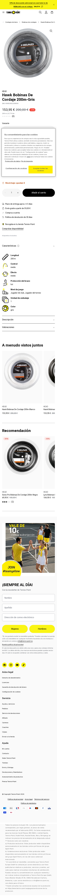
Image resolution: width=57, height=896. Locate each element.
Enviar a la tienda (8, 737)
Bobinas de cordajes (29, 22)
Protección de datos (12, 161)
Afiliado (5, 718)
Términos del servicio (41, 799)
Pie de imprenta (27, 161)
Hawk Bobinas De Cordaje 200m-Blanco (18, 409)
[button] (3, 12)
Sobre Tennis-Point (8, 758)
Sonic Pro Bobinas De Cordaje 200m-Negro (20, 495)
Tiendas (5, 763)
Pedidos (5, 709)
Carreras (5, 723)
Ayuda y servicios (8, 704)
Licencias (5, 682)
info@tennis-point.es (25, 641)
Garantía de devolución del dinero (14, 687)
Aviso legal (29, 799)
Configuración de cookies (11, 692)
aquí (28, 157)
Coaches (5, 727)
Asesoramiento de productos (12, 777)
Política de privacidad (15, 799)
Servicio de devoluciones (11, 713)
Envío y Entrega (7, 767)
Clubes (4, 732)
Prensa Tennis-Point (9, 781)
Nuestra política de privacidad (12, 644)
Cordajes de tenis (11, 22)
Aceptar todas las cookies (40, 170)
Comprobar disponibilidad (12, 229)
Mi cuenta (5, 749)
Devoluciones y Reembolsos (12, 772)
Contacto (5, 753)
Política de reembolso (28, 803)
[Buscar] (40, 12)
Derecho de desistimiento (11, 678)
